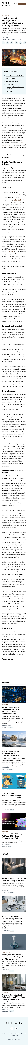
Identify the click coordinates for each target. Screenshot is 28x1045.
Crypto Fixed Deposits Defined (15, 76)
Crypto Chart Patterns (20, 9)
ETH (19, 200)
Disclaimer (16, 1033)
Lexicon (10, 1033)
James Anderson (6, 725)
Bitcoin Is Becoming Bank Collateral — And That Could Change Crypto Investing (13, 996)
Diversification (10, 84)
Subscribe (22, 4)
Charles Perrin (6, 808)
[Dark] (14, 4)
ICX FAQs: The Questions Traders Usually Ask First (12, 917)
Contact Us (15, 1035)
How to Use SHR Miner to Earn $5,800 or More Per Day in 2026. (11, 753)
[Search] (16, 4)
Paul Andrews (6, 844)
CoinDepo (10, 251)
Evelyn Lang (5, 37)
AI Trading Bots (6, 9)
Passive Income (6, 15)
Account (4, 1033)
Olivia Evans (5, 928)
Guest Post (23, 1033)
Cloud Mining (5, 704)
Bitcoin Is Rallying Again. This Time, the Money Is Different (14, 879)
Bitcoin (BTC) (5, 876)
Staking (4, 791)
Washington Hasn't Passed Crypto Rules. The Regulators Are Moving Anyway (13, 956)
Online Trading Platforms (9, 914)
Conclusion (9, 91)
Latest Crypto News (7, 952)
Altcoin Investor (6, 4)
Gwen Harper (5, 767)
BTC (15, 200)
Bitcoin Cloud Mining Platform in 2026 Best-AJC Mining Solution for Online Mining (10, 710)
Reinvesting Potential (12, 81)
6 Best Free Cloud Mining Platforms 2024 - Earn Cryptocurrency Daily (12, 835)
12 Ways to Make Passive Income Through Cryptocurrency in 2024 (11, 795)
